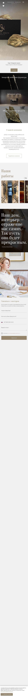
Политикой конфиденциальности (7, 691)
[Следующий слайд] (27, 348)
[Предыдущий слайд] (0, 348)
